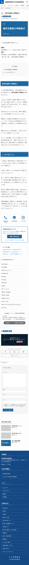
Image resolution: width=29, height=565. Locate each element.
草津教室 (5, 267)
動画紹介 (5, 539)
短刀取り (5, 282)
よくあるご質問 (6, 542)
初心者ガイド (6, 254)
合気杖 (4, 279)
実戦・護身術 (6, 295)
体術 (10, 16)
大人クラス (5, 487)
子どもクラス (6, 491)
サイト (4, 399)
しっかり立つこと (10, 72)
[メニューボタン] (27, 2)
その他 (4, 307)
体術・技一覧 (6, 517)
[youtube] (17, 557)
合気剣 (4, 276)
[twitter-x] (11, 557)
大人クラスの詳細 (9, 240)
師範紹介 (5, 533)
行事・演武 (5, 301)
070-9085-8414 (7, 461)
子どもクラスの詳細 (19, 240)
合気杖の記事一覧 (17, 249)
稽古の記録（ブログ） (8, 545)
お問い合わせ (6, 548)
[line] (15, 557)
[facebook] (9, 557)
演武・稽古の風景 (7, 536)
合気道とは (5, 508)
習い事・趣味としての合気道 (9, 530)
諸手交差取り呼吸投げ (11, 69)
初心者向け (5, 264)
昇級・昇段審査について (16, 254)
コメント (5, 372)
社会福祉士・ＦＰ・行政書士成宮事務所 (14, 323)
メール (4, 394)
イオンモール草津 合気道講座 (10, 476)
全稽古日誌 (5, 16)
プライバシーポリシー (8, 551)
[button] (5, 352)
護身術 (4, 494)
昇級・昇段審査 (6, 292)
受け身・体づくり (7, 270)
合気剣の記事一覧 (7, 249)
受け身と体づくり (16, 252)
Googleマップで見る (6, 464)
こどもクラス (6, 289)
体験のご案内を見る (14, 236)
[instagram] (13, 557)
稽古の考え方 (6, 298)
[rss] (19, 557)
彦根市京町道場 (6, 473)
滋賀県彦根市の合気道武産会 (14, 2)
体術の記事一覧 (6, 252)
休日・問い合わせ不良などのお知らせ (12, 304)
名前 (4, 389)
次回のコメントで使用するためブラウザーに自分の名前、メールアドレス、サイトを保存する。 (15, 405)
